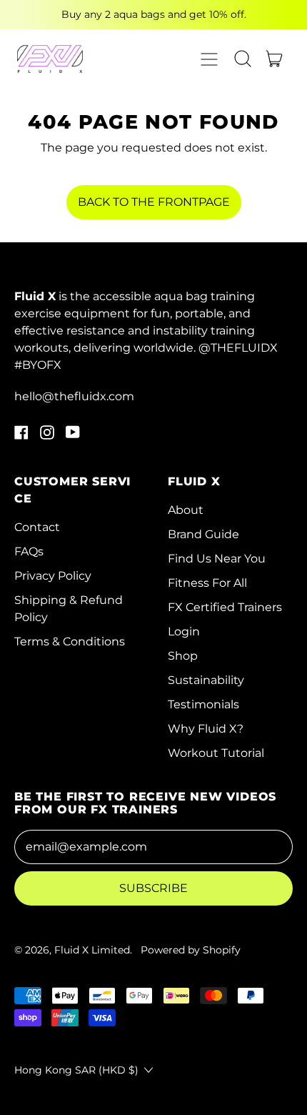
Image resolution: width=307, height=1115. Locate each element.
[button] (242, 58)
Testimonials (203, 704)
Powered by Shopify (191, 949)
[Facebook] (21, 435)
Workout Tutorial (216, 753)
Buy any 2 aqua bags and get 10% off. (153, 14)
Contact (37, 527)
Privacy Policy (52, 576)
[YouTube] (73, 435)
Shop (183, 656)
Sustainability (206, 680)
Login (184, 631)
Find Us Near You (217, 558)
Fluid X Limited (92, 949)
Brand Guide (203, 534)
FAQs (29, 551)
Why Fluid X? (205, 728)
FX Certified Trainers (225, 607)
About (185, 510)
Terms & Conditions (69, 641)
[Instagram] (47, 435)
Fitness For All (207, 583)
